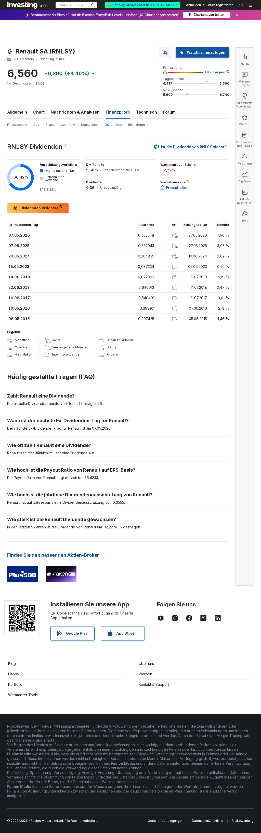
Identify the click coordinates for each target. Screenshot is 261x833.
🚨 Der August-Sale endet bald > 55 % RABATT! (142, 5)
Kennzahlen (90, 125)
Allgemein (17, 112)
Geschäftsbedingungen (166, 821)
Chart (39, 112)
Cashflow (68, 125)
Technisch (146, 112)
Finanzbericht (17, 125)
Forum (169, 112)
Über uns (146, 663)
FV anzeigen (214, 72)
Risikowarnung (243, 821)
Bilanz (50, 125)
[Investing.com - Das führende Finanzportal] (27, 5)
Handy (13, 674)
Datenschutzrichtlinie (207, 821)
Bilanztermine (138, 125)
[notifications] (241, 4)
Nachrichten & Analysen (75, 112)
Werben (145, 674)
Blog (12, 663)
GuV (36, 125)
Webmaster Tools (23, 695)
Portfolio (15, 684)
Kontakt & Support (154, 684)
